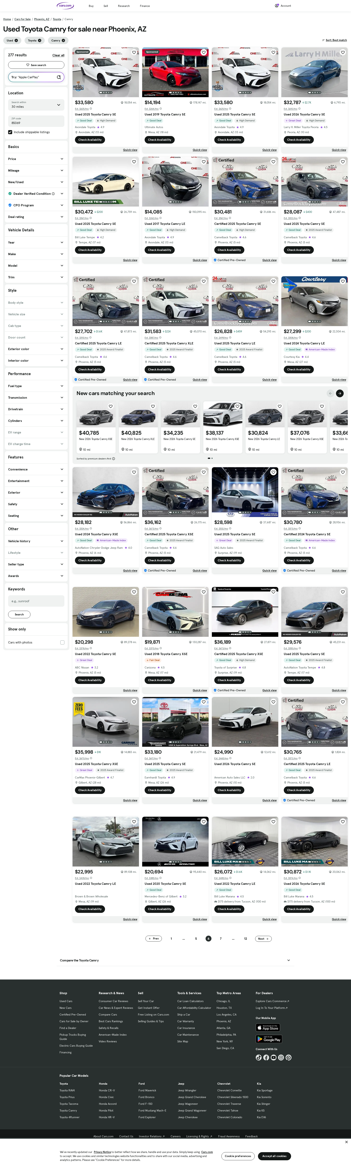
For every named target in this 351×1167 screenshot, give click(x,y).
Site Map (182, 1041)
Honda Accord (108, 1104)
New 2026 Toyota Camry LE (264, 439)
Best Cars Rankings (111, 1021)
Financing (66, 1052)
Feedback (251, 1136)
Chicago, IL (223, 1001)
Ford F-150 (145, 1104)
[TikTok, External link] (259, 1057)
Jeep (181, 1083)
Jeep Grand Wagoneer (192, 1110)
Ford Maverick (147, 1090)
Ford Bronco (146, 1097)
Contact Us (126, 1136)
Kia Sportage (265, 1090)
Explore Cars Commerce (271, 1001)
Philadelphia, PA (226, 1034)
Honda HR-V (107, 1117)
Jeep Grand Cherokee (192, 1097)
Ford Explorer (147, 1117)
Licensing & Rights (197, 1136)
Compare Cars (108, 1014)
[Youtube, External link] (274, 1057)
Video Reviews (108, 1041)
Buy (91, 6)
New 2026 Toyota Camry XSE (96, 439)
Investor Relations (150, 1136)
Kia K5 (260, 1110)
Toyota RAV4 (67, 1090)
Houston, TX (224, 1008)
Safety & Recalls (108, 1028)
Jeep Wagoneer (188, 1104)
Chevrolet (223, 1083)
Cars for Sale (22, 19)
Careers (176, 1136)
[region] (175, 1152)
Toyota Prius (67, 1097)
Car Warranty (185, 1021)
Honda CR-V (107, 1090)
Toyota (57, 19)
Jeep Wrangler (187, 1090)
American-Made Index (113, 1034)
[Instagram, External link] (281, 1057)
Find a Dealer (68, 1028)
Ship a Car (183, 1014)
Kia (259, 1083)
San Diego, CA (225, 1048)
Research (124, 6)
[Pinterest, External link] (288, 1057)
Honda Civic (106, 1097)
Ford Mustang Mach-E (152, 1110)
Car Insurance (186, 1028)
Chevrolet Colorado (229, 1117)
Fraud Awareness (229, 1136)
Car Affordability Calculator (194, 1008)
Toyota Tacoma (69, 1104)
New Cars (66, 1008)
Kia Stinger (263, 1104)
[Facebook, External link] (266, 1057)
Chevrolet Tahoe (227, 1110)
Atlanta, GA (223, 1028)
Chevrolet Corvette (229, 1090)
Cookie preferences (238, 1156)
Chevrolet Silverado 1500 (232, 1097)
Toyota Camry (68, 1110)
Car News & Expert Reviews (116, 1008)
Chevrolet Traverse (229, 1104)
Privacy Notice (102, 1152)
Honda (103, 1083)
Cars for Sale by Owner (74, 1021)
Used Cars (66, 1001)
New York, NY (225, 1041)
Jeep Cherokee (188, 1117)
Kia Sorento (264, 1097)
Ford (142, 1083)
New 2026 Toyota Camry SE (179, 439)
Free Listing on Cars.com (153, 1014)
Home (7, 19)
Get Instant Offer (148, 1008)
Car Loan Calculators (190, 1001)
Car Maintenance (188, 1034)
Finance (145, 6)
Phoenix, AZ (41, 19)
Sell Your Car (146, 1001)
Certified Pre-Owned (73, 1014)
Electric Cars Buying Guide (76, 1045)
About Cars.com (103, 1136)
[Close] (346, 1142)
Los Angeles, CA (226, 1014)
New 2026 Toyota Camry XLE (138, 439)
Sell (106, 6)
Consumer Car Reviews (113, 1001)
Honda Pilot (106, 1110)
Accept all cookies (274, 1156)
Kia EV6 (261, 1117)
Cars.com (207, 1152)
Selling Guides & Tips (151, 1021)
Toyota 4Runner (69, 1117)
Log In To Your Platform (270, 1008)
